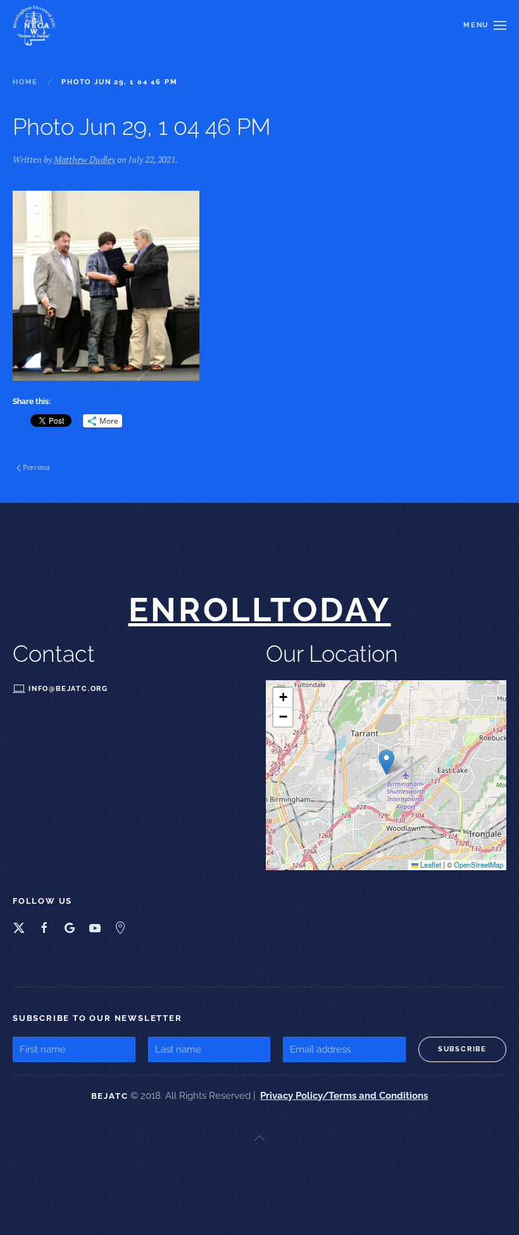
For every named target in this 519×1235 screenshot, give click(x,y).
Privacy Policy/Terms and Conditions (344, 1095)
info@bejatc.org (68, 688)
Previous (36, 467)
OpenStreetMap (478, 864)
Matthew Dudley (84, 159)
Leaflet (429, 864)
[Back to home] (36, 25)
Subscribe (462, 1049)
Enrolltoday (259, 609)
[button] (484, 25)
